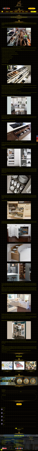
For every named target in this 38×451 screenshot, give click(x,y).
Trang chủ (7, 11)
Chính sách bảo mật (4, 441)
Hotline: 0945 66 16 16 (32, 8)
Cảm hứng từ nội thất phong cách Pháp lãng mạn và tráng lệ (30, 370)
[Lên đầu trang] (37, 449)
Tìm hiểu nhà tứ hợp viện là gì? (19, 370)
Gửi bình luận (19, 404)
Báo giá (27, 11)
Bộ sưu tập (16, 11)
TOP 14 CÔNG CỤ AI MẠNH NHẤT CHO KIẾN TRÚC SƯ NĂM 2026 (7, 370)
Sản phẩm (11, 11)
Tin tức (20, 11)
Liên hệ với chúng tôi (19, 435)
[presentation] (0, 365)
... (20, 428)
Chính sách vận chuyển (4, 442)
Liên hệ (23, 11)
